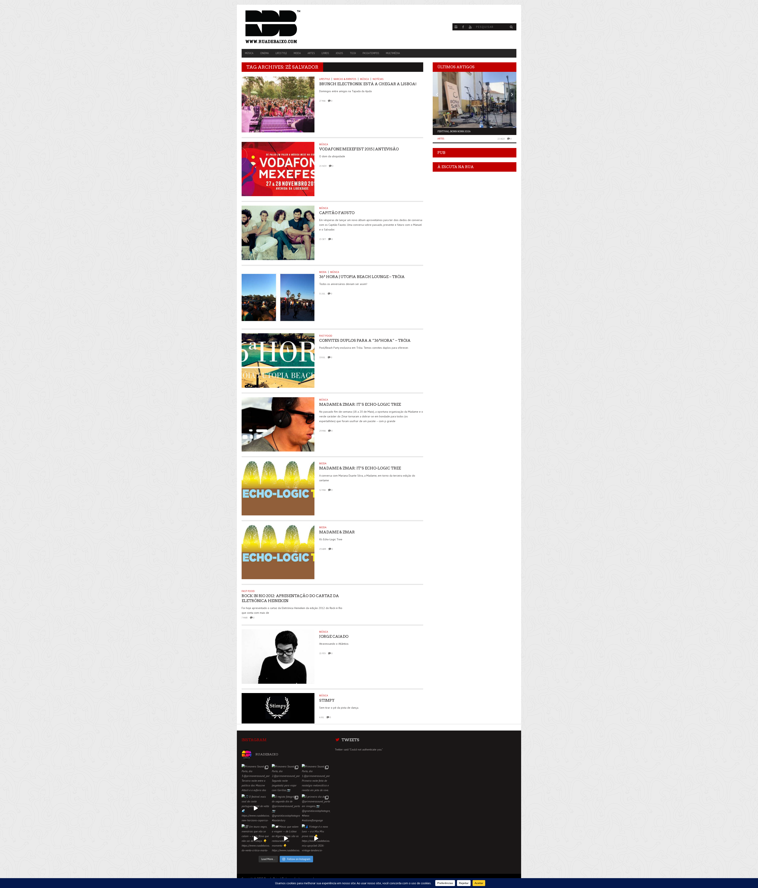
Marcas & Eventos (345, 79)
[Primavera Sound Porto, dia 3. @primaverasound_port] (256, 778)
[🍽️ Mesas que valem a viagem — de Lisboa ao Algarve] (286, 838)
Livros (325, 53)
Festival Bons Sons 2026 (454, 131)
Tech (353, 53)
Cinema (264, 53)
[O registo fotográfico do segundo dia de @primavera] (286, 808)
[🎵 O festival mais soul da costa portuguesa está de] (256, 808)
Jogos (339, 53)
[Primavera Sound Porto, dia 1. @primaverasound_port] (316, 778)
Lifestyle (281, 53)
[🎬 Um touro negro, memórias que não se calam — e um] (256, 838)
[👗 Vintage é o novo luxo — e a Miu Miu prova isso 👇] (316, 838)
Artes (311, 53)
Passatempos (371, 53)
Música (249, 53)
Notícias (378, 79)
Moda (297, 53)
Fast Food (325, 335)
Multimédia (393, 53)
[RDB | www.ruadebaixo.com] (283, 27)
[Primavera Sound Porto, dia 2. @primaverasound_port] (286, 778)
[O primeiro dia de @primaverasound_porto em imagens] (316, 808)
